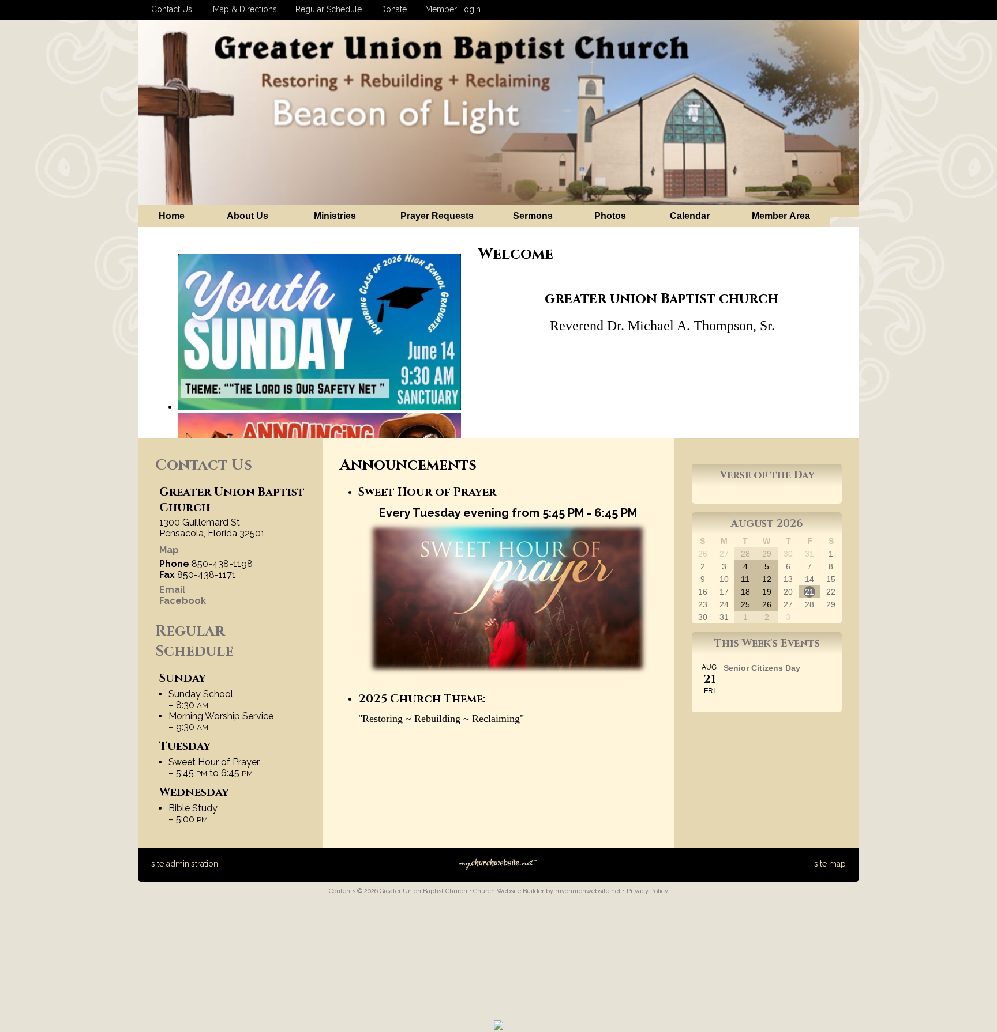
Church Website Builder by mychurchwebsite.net (547, 891)
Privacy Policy (647, 891)
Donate (391, 9)
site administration (184, 863)
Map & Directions (242, 9)
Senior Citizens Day (762, 667)
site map (830, 863)
